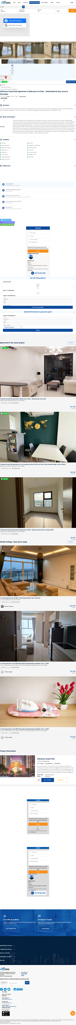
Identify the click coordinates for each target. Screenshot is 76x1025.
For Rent (3, 85)
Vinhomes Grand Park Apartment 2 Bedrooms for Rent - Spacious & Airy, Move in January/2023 (27, 530)
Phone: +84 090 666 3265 (6, 976)
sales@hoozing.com (7, 999)
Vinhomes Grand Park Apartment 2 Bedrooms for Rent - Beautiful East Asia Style (23, 399)
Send (27, 982)
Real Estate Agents (34, 2)
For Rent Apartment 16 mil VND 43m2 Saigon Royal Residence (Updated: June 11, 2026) (24, 729)
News (52, 2)
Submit (38, 330)
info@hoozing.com (6, 1002)
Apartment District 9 (6, 87)
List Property (44, 2)
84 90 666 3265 (24, 974)
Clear (72, 10)
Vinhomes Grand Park (46, 759)
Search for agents (6, 994)
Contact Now (45, 928)
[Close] (73, 279)
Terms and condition (4, 1023)
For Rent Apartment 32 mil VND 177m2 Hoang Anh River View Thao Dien (20, 598)
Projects (25, 2)
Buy (14, 2)
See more (71, 342)
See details (38, 371)
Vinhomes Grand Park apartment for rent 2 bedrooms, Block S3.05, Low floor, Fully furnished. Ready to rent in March (33, 464)
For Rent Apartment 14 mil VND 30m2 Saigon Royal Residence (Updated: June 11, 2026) (24, 663)
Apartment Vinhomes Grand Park (9, 89)
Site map (19, 1023)
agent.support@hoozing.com (9, 1006)
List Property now (11, 928)
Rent (19, 2)
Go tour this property (38, 307)
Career (58, 2)
